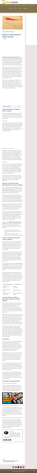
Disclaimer (14, 471)
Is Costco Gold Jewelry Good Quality (9, 461)
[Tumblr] (10, 440)
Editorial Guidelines (19, 471)
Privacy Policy (10, 470)
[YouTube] (23, 467)
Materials (7, 31)
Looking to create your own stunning (10, 57)
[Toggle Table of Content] (19, 106)
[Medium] (8, 440)
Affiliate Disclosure (33, 470)
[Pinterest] (6, 440)
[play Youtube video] (12, 398)
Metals (10, 31)
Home (3, 31)
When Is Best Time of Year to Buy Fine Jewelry (10, 460)
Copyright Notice (27, 470)
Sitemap (23, 471)
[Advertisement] (12, 48)
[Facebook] (4, 440)
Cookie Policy (15, 470)
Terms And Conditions (21, 470)
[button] (18, 11)
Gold (14, 31)
